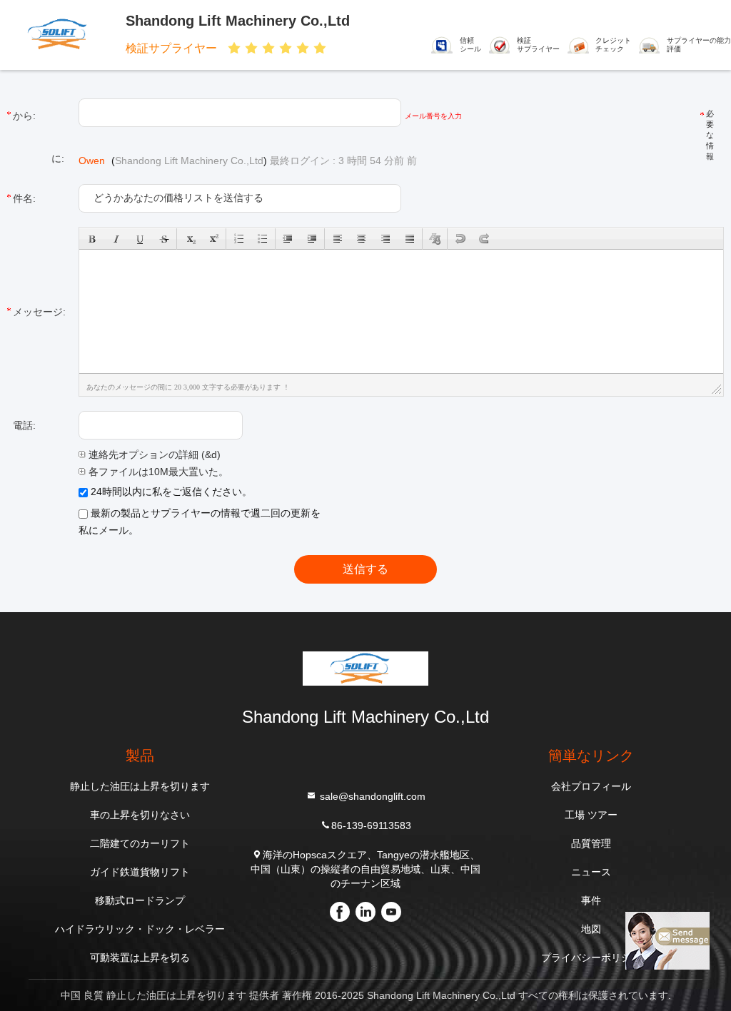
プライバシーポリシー (591, 957)
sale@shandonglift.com (371, 796)
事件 (591, 900)
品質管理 (591, 843)
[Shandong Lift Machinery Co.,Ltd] (63, 33)
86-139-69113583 (371, 825)
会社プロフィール (591, 786)
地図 (591, 929)
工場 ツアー (591, 815)
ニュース (591, 872)
